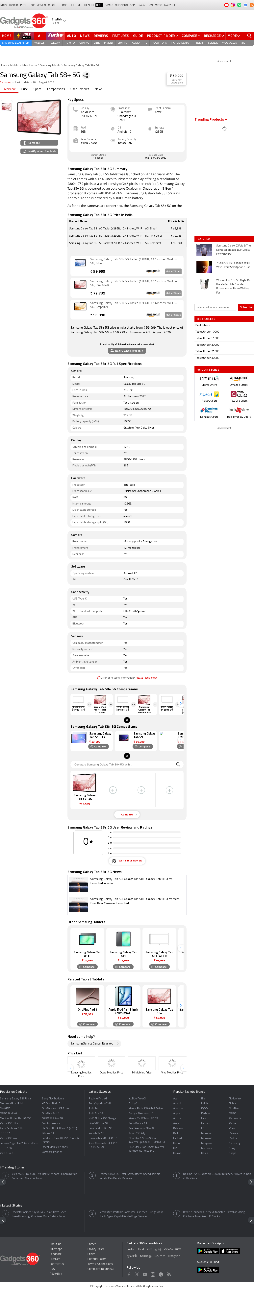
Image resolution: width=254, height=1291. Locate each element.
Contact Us (57, 1264)
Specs (38, 89)
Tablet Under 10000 (207, 331)
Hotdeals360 (180, 42)
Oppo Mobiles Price (111, 1072)
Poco (232, 1128)
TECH (99, 5)
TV (145, 42)
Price (24, 89)
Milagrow (206, 1143)
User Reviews (79, 89)
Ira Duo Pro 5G (137, 1098)
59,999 (97, 272)
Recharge (212, 35)
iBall (203, 1098)
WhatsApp (160, 1273)
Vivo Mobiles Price (172, 1072)
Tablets (198, 42)
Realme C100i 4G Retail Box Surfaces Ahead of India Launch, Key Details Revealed (129, 1176)
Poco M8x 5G (96, 1133)
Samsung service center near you (91, 1043)
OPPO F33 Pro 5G (52, 1118)
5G (243, 42)
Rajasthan (146, 5)
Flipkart (177, 1138)
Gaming (84, 42)
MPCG (158, 5)
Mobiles (39, 42)
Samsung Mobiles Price (81, 1074)
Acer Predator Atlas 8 (141, 1128)
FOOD (64, 5)
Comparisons (56, 89)
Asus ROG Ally (137, 1133)
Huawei (177, 1153)
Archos (177, 1118)
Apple (176, 1113)
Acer (176, 1098)
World (13, 5)
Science (213, 42)
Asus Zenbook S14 (11, 1128)
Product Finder (161, 35)
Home (7, 35)
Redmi (233, 1138)
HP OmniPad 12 (51, 1103)
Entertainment (103, 42)
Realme (233, 1133)
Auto (71, 35)
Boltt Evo (94, 1108)
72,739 (97, 293)
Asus (176, 1123)
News (85, 35)
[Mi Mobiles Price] (142, 1063)
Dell (175, 1133)
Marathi (169, 5)
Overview (9, 89)
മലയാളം (146, 1256)
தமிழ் (158, 1249)
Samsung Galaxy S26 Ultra (15, 1098)
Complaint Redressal (101, 1269)
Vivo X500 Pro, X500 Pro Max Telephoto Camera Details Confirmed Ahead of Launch (44, 1176)
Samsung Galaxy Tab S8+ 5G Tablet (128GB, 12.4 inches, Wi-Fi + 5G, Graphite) (133, 305)
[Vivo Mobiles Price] (172, 1063)
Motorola (206, 1148)
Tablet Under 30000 (207, 358)
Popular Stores (207, 369)
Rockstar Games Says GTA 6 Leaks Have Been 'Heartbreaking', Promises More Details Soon (39, 1214)
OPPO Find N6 (8, 1113)
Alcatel (177, 1103)
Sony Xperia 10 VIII (100, 1103)
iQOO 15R (6, 1148)
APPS (133, 5)
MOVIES (41, 5)
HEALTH (89, 5)
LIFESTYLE (76, 5)
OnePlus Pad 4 (50, 1113)
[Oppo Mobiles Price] (111, 1063)
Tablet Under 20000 (207, 344)
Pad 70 (133, 1103)
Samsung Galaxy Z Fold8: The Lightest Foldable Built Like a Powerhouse (233, 250)
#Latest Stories (11, 1205)
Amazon (178, 1108)
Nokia (204, 1153)
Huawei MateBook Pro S (103, 1138)
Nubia (232, 1103)
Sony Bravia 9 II (138, 1123)
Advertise (56, 1274)
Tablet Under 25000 (207, 351)
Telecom (54, 42)
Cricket (53, 5)
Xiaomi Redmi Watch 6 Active (146, 1108)
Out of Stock (173, 271)
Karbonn (206, 1113)
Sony (232, 1148)
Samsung (5, 82)
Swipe (233, 1153)
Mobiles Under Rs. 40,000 (15, 1118)
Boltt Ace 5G (96, 1113)
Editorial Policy (97, 1259)
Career (92, 1244)
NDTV (3, 5)
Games (109, 5)
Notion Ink (235, 1098)
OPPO (232, 1113)
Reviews (101, 35)
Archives (55, 1259)
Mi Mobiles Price (142, 1072)
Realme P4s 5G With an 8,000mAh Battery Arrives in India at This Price (217, 1176)
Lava (204, 1118)
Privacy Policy (96, 1249)
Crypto (122, 42)
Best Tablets (202, 325)
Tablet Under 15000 (207, 338)
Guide (138, 35)
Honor (177, 1143)
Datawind (179, 1128)
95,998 (97, 315)
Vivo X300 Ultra (9, 1123)
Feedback (56, 1254)
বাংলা (149, 1249)
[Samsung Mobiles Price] (81, 1063)
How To (70, 42)
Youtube (144, 1273)
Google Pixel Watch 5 (141, 1113)
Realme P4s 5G (98, 1098)
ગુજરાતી (132, 1256)
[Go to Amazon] (80, 265)
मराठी (178, 1249)
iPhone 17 (48, 1133)
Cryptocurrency (51, 1123)
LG (202, 1128)
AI (40, 35)
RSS (52, 1269)
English (131, 1249)
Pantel (233, 1123)
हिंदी (33, 5)
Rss (168, 1273)
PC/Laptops (159, 42)
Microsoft (206, 1138)
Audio (136, 42)
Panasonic (235, 1118)
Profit (24, 5)
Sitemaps (56, 1249)
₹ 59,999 (176, 76)
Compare (189, 35)
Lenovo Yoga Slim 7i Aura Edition (19, 1143)
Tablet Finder (29, 65)
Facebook (129, 1273)
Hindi (141, 1249)
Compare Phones (52, 1152)
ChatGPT (5, 1108)
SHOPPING (121, 5)
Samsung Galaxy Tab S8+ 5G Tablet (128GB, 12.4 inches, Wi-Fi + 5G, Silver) (133, 261)
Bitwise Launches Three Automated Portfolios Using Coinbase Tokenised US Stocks (214, 1214)
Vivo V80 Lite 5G (98, 1123)
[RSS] (252, 5)
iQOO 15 (5, 1133)
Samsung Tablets (50, 65)
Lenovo (205, 1123)
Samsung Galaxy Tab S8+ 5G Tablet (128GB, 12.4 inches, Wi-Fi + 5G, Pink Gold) (133, 283)
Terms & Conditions (100, 1264)
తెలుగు (168, 1249)
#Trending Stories (12, 1167)
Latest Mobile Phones (55, 1147)
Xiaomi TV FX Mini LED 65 (143, 1118)
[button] (181, 703)
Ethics (91, 1254)
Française (174, 1256)
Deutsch (160, 1256)
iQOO (204, 1108)
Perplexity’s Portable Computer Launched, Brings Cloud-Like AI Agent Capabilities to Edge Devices (132, 1214)
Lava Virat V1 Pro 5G (101, 1128)
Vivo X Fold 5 (7, 1153)
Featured (203, 239)
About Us (56, 1244)
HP (175, 1148)
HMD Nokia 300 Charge (102, 1118)
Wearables (229, 42)
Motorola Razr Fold (11, 1103)
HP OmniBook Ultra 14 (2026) (59, 1128)
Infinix (204, 1103)
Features (120, 35)
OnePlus (234, 1108)
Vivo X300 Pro (8, 1138)
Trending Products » (210, 120)
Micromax (207, 1133)
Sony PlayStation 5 (53, 1098)
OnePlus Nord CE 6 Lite (55, 1108)
